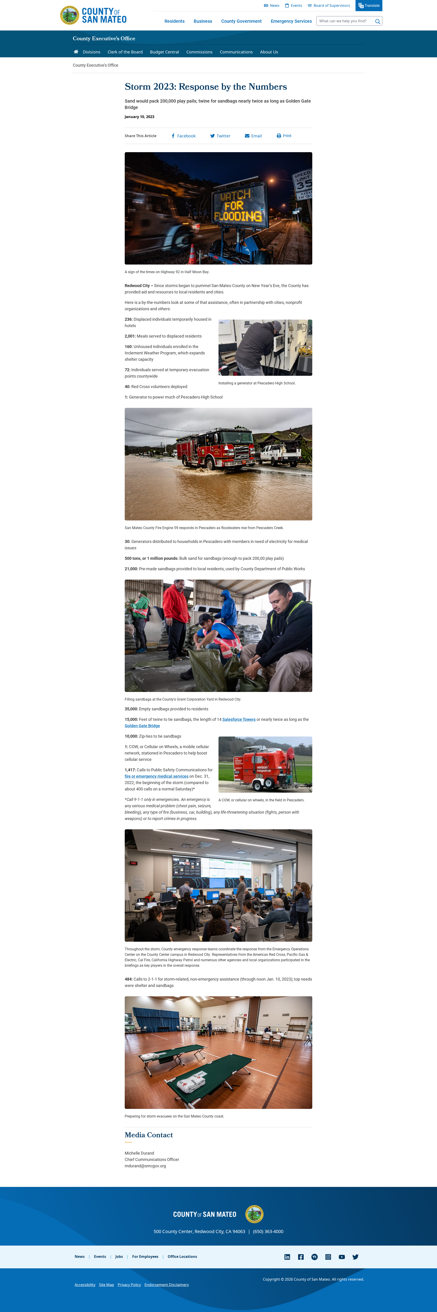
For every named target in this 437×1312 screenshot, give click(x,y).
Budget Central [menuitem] (164, 52)
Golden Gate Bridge (142, 725)
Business (203, 21)
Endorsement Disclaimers (167, 1284)
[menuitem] (174, 20)
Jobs (119, 1256)
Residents (175, 21)
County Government (241, 21)
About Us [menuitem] (269, 52)
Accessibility (85, 1284)
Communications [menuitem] (236, 52)
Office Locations (182, 1256)
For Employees (145, 1256)
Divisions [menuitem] (91, 52)
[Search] (378, 21)
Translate (372, 5)
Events (100, 1256)
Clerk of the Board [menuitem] (125, 52)
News (80, 1256)
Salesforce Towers (239, 719)
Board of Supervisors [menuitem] (332, 5)
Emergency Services (291, 21)
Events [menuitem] (296, 5)
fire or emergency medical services (156, 776)
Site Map (106, 1284)
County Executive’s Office (104, 39)
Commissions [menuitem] (199, 52)
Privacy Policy (129, 1284)
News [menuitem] (274, 5)
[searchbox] (349, 21)
